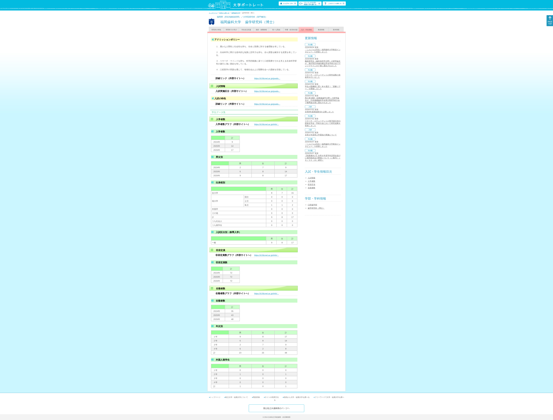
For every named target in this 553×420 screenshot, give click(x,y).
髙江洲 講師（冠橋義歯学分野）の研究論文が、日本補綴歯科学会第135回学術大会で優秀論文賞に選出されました (322, 100)
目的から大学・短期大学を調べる (297, 397)
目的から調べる (224, 13)
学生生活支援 (246, 30)
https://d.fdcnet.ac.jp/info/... (266, 124)
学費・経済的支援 (291, 30)
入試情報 (311, 178)
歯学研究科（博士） (316, 208)
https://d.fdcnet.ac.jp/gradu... (267, 78)
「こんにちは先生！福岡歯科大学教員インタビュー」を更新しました (322, 51)
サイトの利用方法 (272, 397)
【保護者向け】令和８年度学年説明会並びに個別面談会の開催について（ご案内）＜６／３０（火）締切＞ (322, 157)
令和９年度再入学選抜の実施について (321, 135)
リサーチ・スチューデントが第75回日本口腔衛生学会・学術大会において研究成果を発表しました (323, 123)
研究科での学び (231, 30)
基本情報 (336, 30)
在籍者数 (311, 188)
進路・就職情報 (261, 30)
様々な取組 (276, 30)
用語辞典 (256, 397)
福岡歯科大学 (235, 13)
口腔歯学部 (312, 205)
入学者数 (311, 181)
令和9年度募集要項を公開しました (319, 112)
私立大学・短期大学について (236, 397)
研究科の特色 (216, 30)
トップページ (213, 13)
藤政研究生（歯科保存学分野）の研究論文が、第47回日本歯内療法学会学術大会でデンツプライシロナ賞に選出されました (323, 63)
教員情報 (321, 30)
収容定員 (311, 184)
